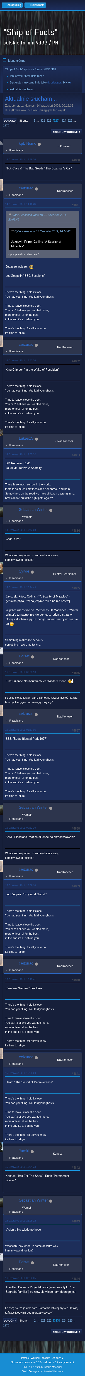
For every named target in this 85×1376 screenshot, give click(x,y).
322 (48, 120)
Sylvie (66, 82)
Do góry (10, 1320)
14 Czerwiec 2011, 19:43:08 (20, 530)
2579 (6, 125)
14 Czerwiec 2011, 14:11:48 (20, 204)
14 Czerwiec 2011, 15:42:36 (20, 360)
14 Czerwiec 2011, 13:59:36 (20, 159)
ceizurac (26, 188)
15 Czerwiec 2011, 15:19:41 (20, 979)
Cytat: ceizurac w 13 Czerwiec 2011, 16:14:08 (42, 231)
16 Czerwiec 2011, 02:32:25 (20, 1278)
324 (63, 120)
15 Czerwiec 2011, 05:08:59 (20, 672)
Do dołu (10, 120)
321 (42, 120)
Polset (24, 656)
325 (70, 120)
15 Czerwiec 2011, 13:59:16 (20, 885)
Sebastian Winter (33, 509)
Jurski (24, 1151)
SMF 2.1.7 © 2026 (33, 1367)
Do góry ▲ (58, 1357)
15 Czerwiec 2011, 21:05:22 (20, 1220)
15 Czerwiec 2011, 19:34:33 (20, 1166)
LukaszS (26, 438)
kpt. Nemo (27, 143)
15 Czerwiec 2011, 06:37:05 (20, 729)
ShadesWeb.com (53, 1371)
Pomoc (25, 1357)
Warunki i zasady (40, 1357)
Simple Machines (53, 1367)
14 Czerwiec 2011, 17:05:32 (20, 454)
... (38, 120)
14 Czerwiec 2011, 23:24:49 (20, 587)
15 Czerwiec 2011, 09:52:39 (20, 827)
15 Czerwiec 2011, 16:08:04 (20, 1073)
